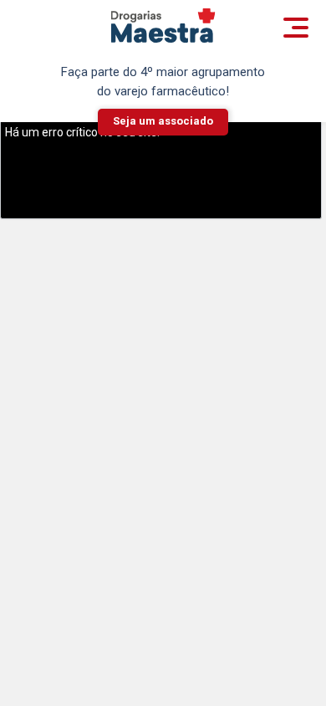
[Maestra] (163, 25)
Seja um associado (163, 121)
